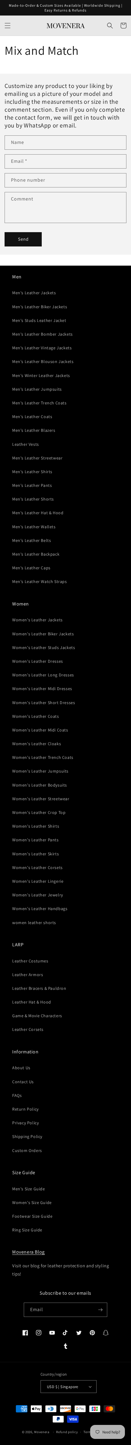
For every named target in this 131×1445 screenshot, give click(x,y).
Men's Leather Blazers (33, 430)
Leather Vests (25, 444)
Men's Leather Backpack (35, 554)
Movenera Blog (28, 1252)
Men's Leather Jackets (34, 292)
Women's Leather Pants (35, 840)
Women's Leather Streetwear (40, 798)
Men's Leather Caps (31, 568)
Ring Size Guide (27, 1230)
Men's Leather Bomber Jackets (42, 334)
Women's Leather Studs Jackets (43, 647)
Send (23, 239)
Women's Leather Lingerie (37, 881)
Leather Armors (27, 974)
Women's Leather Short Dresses (43, 702)
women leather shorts (34, 922)
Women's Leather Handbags (39, 908)
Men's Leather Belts (31, 540)
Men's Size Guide (28, 1189)
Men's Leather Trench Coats (39, 403)
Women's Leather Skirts (35, 854)
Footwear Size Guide (32, 1216)
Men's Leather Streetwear (37, 458)
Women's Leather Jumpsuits (40, 771)
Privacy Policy (25, 1123)
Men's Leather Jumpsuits (37, 389)
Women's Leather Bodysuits (39, 785)
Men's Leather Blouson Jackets (42, 361)
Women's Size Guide (32, 1202)
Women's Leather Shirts (35, 826)
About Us (21, 1067)
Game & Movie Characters (37, 1015)
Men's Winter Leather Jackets (41, 375)
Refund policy (67, 1432)
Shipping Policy (27, 1136)
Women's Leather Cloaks (36, 743)
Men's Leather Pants (32, 485)
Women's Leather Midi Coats (40, 730)
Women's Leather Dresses (37, 661)
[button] (7, 25)
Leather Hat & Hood (31, 1002)
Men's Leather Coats (32, 416)
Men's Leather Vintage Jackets (42, 348)
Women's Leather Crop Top (39, 812)
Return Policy (25, 1109)
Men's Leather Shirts (32, 471)
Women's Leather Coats (35, 716)
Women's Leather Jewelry (37, 895)
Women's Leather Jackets (37, 620)
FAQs (17, 1095)
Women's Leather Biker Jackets (43, 634)
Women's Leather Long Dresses (43, 675)
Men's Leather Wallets (34, 526)
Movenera (42, 1432)
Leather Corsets (28, 1029)
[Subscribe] (100, 1310)
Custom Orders (27, 1150)
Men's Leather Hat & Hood (37, 512)
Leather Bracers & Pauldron (39, 988)
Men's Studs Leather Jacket (39, 320)
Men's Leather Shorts (33, 499)
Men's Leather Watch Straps (39, 581)
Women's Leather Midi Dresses (42, 688)
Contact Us (23, 1081)
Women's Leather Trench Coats (42, 757)
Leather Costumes (30, 961)
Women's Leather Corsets (37, 867)
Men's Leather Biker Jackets (39, 306)
